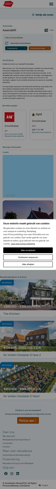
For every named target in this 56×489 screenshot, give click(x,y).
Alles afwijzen (28, 264)
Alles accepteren (28, 250)
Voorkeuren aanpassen (28, 257)
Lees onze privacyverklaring (23, 244)
